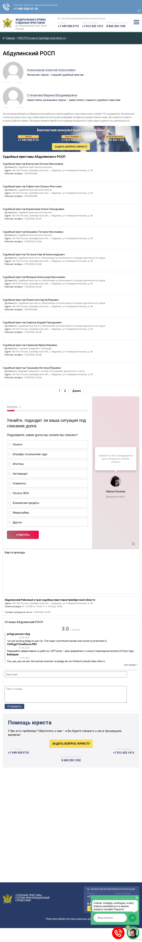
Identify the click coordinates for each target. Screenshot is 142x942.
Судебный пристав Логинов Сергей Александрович (34, 254)
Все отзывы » (130, 665)
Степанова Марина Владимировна (52, 95)
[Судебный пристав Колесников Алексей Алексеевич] (13, 80)
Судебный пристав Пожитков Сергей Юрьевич (31, 299)
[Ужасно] (7, 682)
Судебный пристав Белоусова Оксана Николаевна (33, 163)
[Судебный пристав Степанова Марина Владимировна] (13, 105)
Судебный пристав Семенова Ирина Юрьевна (30, 345)
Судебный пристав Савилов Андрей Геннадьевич (32, 322)
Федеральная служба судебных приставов (31, 23)
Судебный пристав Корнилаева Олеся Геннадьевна (33, 209)
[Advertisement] (71, 802)
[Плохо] (11, 682)
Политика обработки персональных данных (71, 918)
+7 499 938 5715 (68, 26)
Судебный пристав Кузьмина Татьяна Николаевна (33, 231)
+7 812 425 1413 (92, 26)
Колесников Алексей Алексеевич (51, 70)
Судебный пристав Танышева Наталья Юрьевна (32, 367)
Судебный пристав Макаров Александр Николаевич (34, 277)
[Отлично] (20, 682)
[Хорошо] (16, 682)
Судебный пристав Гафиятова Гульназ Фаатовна (32, 186)
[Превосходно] (25, 682)
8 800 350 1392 (116, 26)
